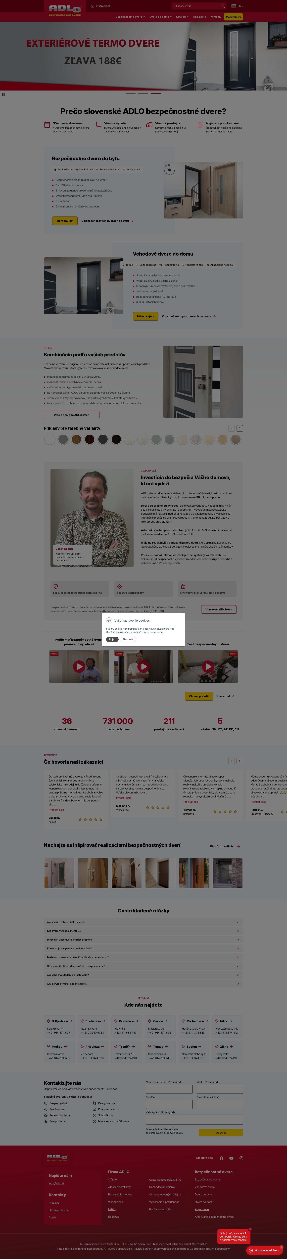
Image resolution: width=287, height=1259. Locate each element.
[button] (282, 1247)
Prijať (112, 639)
